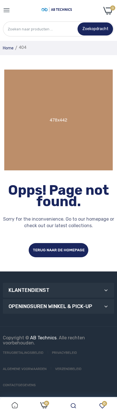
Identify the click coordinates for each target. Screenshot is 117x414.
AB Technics (43, 337)
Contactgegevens (19, 385)
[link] (14, 406)
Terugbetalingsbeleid (23, 353)
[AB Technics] (56, 10)
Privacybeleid (64, 353)
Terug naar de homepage (59, 250)
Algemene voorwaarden (25, 369)
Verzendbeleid (68, 369)
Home (8, 48)
